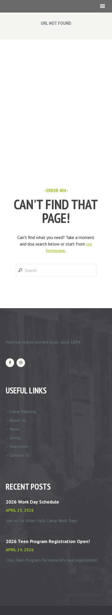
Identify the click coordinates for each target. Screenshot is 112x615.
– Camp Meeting (21, 411)
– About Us (16, 420)
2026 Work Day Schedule (32, 502)
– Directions (17, 446)
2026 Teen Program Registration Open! (48, 541)
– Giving (13, 437)
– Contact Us (18, 455)
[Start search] (20, 270)
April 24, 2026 (20, 549)
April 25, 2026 (20, 510)
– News (13, 429)
